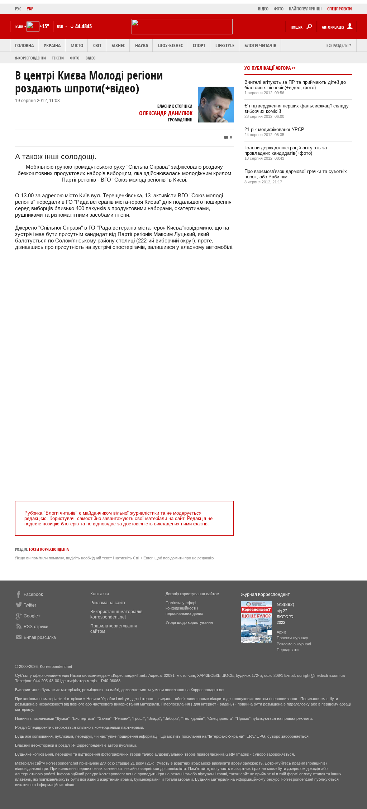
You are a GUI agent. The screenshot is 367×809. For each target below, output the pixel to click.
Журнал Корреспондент (265, 594)
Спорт (199, 45)
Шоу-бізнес (170, 45)
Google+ (32, 615)
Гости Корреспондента (49, 549)
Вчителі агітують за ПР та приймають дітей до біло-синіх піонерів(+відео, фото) (295, 85)
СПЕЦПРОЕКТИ (339, 9)
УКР (30, 9)
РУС (18, 9)
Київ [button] (19, 26)
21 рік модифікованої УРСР (274, 129)
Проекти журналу (292, 638)
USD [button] (60, 26)
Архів (281, 632)
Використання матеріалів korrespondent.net (116, 614)
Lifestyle (224, 45)
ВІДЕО (263, 9)
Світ (97, 45)
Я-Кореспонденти (30, 58)
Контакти (99, 593)
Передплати (288, 649)
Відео (91, 58)
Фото (75, 58)
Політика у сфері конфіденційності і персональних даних (184, 608)
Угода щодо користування (189, 622)
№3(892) (285, 604)
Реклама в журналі (294, 644)
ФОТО (278, 9)
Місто (77, 45)
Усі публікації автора (267, 67)
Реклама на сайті (107, 602)
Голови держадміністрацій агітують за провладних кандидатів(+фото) (285, 150)
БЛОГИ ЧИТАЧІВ (260, 45)
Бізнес (118, 45)
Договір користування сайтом (192, 594)
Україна (52, 45)
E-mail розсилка (40, 637)
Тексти (58, 58)
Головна (24, 45)
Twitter (30, 605)
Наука (141, 45)
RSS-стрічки (36, 626)
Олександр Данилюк (165, 113)
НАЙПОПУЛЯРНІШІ (305, 9)
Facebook (33, 594)
